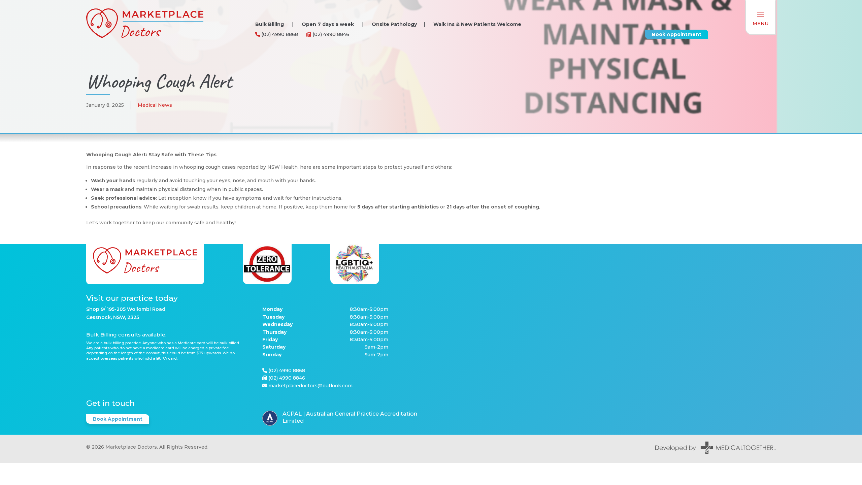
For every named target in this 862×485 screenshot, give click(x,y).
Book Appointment (676, 34)
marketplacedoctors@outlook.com (310, 386)
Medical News (155, 105)
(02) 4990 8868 (279, 34)
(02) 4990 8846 (330, 34)
